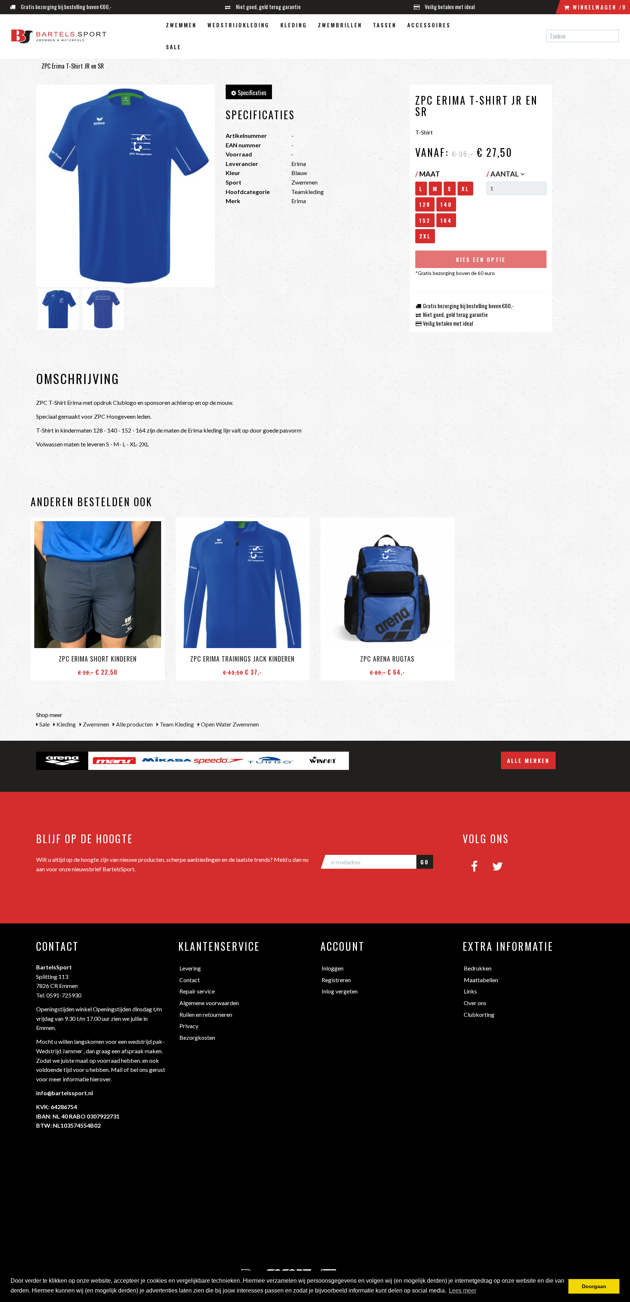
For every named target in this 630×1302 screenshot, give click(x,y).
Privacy (188, 1025)
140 (446, 204)
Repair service (197, 991)
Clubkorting (479, 1014)
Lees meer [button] (462, 1290)
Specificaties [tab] (251, 92)
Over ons (475, 1002)
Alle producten (134, 724)
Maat (427, 174)
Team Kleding (176, 724)
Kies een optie (481, 259)
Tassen (384, 25)
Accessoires (429, 25)
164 (446, 220)
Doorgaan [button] (594, 1286)
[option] (62, 761)
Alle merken (528, 760)
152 (425, 220)
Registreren (336, 979)
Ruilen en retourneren (205, 1014)
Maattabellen (481, 979)
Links (470, 991)
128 (425, 204)
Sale (173, 47)
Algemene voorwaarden (209, 1002)
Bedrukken (477, 968)
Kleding (293, 25)
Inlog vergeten (340, 991)
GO (424, 862)
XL (465, 189)
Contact (189, 979)
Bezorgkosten (197, 1037)
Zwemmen (181, 25)
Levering (190, 968)
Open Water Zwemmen (229, 724)
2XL (425, 236)
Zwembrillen (340, 25)
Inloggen (332, 968)
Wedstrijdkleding (238, 25)
